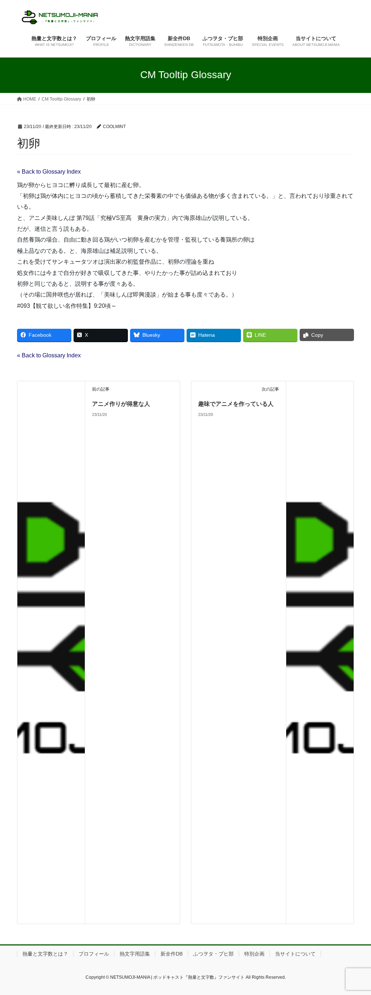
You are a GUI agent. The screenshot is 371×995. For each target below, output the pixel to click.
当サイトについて (295, 954)
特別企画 (254, 954)
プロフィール (94, 954)
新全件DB (172, 954)
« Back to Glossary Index (49, 172)
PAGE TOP (355, 958)
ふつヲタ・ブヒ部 (213, 954)
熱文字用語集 (135, 954)
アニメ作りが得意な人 (121, 404)
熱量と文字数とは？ (45, 954)
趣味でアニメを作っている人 (236, 404)
